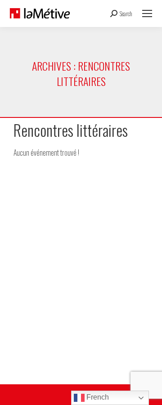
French (97, 397)
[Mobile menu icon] (147, 13)
